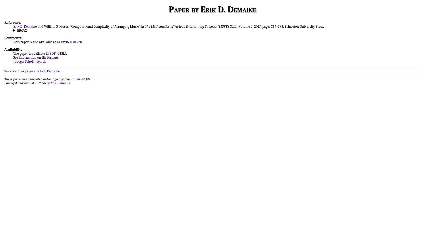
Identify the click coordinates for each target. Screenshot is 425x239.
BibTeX (22, 31)
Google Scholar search (30, 62)
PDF (53, 54)
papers (30, 71)
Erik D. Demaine (25, 27)
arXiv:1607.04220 (69, 42)
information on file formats (38, 58)
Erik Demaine (50, 71)
